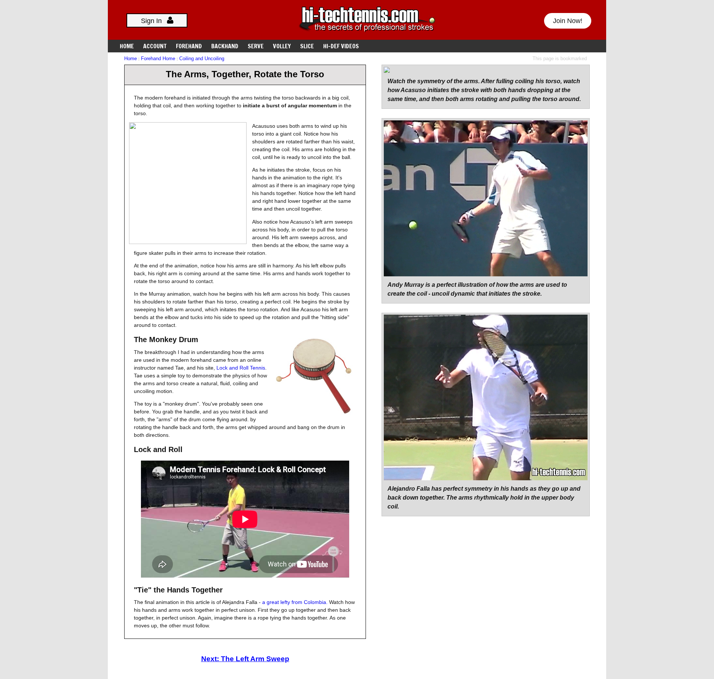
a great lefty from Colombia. (295, 602)
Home (127, 46)
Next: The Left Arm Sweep (245, 659)
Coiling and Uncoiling (201, 58)
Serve (256, 46)
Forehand (189, 46)
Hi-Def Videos (341, 46)
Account (155, 46)
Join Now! (567, 21)
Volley (282, 46)
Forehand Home (158, 58)
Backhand (224, 46)
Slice (307, 46)
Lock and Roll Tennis (240, 368)
